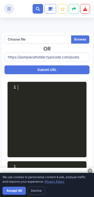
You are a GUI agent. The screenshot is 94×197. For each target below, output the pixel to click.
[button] (37, 9)
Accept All (14, 190)
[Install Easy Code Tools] (85, 9)
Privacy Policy (54, 181)
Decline (36, 190)
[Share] (74, 9)
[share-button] (62, 9)
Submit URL (47, 70)
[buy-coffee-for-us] (50, 9)
